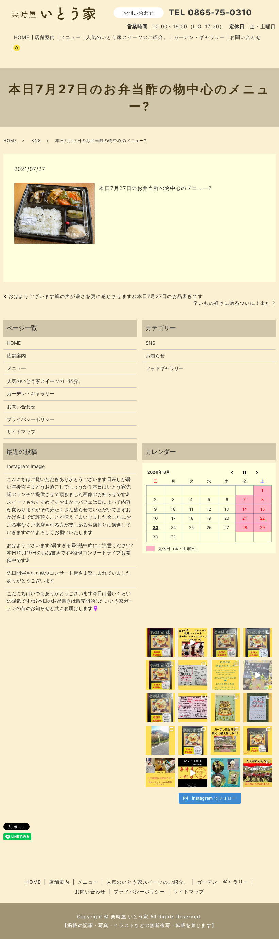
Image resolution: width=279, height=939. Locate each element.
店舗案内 (45, 37)
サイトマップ (21, 432)
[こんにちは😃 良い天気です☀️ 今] (160, 740)
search (17, 48)
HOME (21, 37)
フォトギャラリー (165, 368)
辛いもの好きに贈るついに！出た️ (231, 303)
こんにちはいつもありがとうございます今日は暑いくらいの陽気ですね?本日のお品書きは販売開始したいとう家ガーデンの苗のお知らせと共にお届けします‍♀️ (70, 601)
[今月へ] (244, 472)
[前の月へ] (226, 472)
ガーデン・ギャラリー (199, 37)
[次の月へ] (262, 472)
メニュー (70, 37)
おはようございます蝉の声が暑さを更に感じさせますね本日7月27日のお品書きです (106, 296)
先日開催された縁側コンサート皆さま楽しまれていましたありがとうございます (69, 576)
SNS (36, 140)
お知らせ (155, 355)
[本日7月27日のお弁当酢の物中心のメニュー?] (54, 213)
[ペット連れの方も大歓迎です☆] (225, 772)
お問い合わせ (245, 37)
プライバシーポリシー (30, 419)
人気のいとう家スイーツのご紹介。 (127, 37)
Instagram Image (26, 466)
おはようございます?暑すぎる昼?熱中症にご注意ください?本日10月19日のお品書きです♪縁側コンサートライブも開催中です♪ (70, 552)
